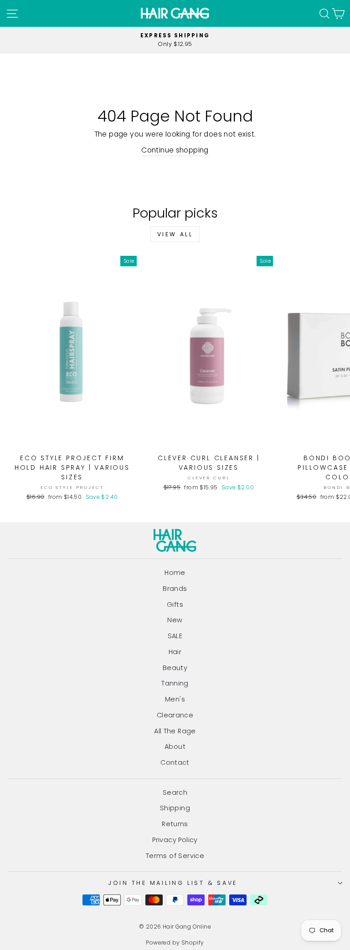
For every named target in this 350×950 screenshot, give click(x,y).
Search (175, 792)
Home (175, 572)
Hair (175, 651)
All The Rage (175, 731)
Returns (175, 823)
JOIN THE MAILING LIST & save (172, 883)
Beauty (175, 667)
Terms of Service (175, 855)
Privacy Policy (174, 839)
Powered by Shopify (175, 942)
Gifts (175, 604)
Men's (175, 699)
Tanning (175, 683)
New (174, 620)
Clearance (175, 715)
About (175, 746)
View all (175, 234)
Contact (175, 762)
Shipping (175, 808)
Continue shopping (175, 150)
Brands (175, 588)
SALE (175, 635)
